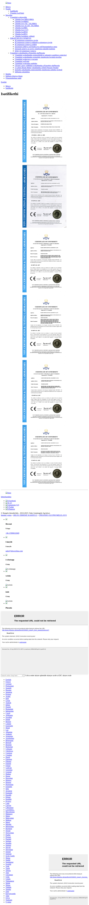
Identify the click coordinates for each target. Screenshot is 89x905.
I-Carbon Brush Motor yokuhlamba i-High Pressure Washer (37, 68)
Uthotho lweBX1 (21, 34)
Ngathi (8, 9)
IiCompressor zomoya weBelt (26, 45)
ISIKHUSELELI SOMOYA (20, 38)
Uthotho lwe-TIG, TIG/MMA (26, 24)
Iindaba (8, 74)
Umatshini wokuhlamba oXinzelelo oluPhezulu (27, 53)
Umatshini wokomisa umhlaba (26, 63)
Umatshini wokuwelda (18, 17)
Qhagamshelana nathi (13, 78)
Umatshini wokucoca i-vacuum (26, 59)
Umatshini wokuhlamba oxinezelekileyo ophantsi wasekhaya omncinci (41, 55)
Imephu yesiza (6, 515)
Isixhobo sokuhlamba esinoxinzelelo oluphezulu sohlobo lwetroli (38, 70)
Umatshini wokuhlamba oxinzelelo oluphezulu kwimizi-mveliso (38, 57)
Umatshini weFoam (22, 61)
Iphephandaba (6, 497)
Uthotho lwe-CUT (21, 30)
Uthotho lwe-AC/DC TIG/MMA (27, 26)
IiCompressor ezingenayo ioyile (26, 40)
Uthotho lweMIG (21, 28)
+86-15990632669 (12, 533)
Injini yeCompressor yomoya (25, 51)
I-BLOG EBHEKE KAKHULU (25, 515)
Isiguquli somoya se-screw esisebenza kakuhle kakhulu (35, 49)
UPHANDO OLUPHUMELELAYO (53, 515)
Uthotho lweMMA (22, 21)
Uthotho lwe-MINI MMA (24, 19)
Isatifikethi (14, 11)
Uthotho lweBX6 (21, 32)
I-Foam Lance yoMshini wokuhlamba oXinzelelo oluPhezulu (37, 66)
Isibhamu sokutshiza (22, 72)
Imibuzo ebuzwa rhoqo (14, 76)
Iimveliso (9, 15)
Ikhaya (8, 7)
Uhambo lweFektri (17, 13)
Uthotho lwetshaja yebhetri (25, 36)
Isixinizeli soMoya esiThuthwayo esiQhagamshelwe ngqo (36, 47)
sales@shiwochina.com (14, 551)
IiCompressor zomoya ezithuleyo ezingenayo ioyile (33, 42)
